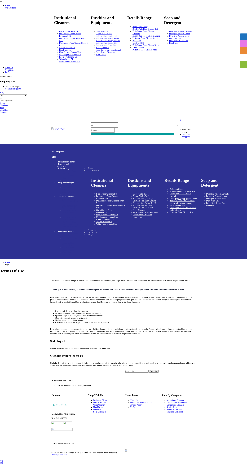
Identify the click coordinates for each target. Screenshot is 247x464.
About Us (9, 67)
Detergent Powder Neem (179, 36)
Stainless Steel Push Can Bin (107, 38)
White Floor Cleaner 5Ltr (69, 61)
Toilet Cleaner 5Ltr (67, 59)
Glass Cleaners (68, 178)
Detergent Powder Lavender (180, 31)
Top (1, 460)
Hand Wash (66, 194)
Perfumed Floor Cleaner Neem (145, 38)
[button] (2, 93)
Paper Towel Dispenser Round (108, 50)
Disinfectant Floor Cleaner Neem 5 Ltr (70, 223)
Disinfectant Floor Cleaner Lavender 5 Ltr (70, 35)
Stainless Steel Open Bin (106, 45)
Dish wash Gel (68, 192)
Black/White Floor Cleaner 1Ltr (145, 29)
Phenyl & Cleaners (65, 231)
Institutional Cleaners (66, 162)
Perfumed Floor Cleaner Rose (145, 50)
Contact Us (9, 70)
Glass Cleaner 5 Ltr (67, 47)
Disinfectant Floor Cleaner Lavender (69, 207)
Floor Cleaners (68, 176)
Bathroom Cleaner (140, 26)
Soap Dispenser (102, 47)
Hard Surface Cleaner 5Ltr (70, 52)
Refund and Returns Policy (141, 402)
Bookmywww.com (59, 455)
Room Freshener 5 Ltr (68, 57)
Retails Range (63, 169)
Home (7, 5)
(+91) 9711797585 (59, 405)
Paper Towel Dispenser (105, 52)
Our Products (10, 8)
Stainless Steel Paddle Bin (106, 43)
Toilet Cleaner (138, 47)
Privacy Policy (136, 405)
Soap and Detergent (66, 183)
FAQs (7, 72)
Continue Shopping (13, 89)
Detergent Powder (69, 185)
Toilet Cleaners (68, 180)
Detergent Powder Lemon (179, 34)
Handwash (137, 40)
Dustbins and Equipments (63, 165)
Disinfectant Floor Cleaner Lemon (146, 36)
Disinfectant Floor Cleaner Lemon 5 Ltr (69, 212)
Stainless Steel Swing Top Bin (108, 41)
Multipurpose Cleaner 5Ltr (70, 54)
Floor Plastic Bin (102, 31)
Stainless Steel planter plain (107, 36)
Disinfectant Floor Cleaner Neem (146, 45)
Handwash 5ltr (65, 50)
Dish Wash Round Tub (178, 41)
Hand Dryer (101, 54)
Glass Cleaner (138, 43)
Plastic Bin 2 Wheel (104, 34)
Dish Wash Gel (175, 38)
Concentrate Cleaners (65, 196)
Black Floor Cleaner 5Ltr (69, 31)
